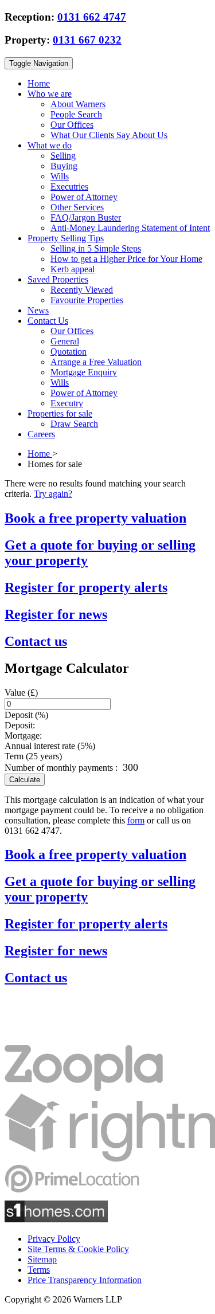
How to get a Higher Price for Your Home (126, 259)
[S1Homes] (56, 1219)
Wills (59, 176)
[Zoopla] (84, 1088)
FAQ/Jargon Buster (85, 217)
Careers (41, 434)
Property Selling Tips (66, 238)
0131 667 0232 (87, 40)
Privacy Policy (54, 1239)
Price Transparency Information (85, 1280)
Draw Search (74, 424)
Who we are (50, 94)
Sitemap (42, 1259)
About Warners (77, 104)
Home (39, 83)
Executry (66, 403)
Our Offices (71, 125)
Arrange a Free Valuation (96, 362)
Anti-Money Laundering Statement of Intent (130, 228)
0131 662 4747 (91, 17)
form (135, 820)
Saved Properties (58, 279)
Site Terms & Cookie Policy (78, 1249)
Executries (69, 186)
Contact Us (48, 320)
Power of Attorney (84, 197)
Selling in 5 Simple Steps (95, 248)
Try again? (53, 494)
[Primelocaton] (72, 1195)
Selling (63, 155)
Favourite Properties (86, 300)
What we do (50, 145)
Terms (39, 1269)
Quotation (68, 351)
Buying (63, 166)
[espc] (39, 1040)
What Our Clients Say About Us (108, 135)
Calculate (24, 779)
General (64, 341)
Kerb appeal (72, 269)
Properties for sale (60, 413)
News (38, 310)
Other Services (77, 207)
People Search (76, 114)
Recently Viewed (81, 290)
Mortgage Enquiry (83, 372)
